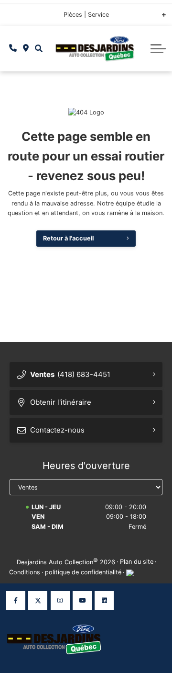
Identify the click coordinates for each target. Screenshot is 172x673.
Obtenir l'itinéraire (60, 402)
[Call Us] (13, 48)
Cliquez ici (21, 17)
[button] (38, 49)
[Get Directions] (26, 48)
